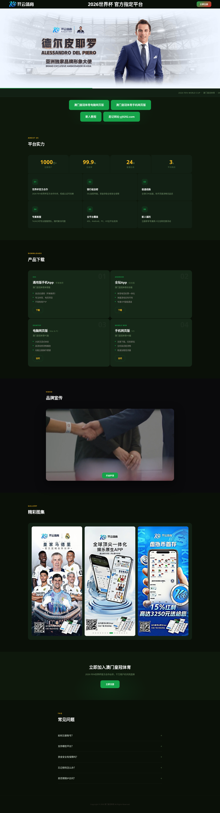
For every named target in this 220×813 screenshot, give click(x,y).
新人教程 (90, 116)
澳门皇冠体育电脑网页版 (89, 105)
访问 (38, 358)
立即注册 (204, 4)
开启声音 (110, 475)
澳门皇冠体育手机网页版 (131, 105)
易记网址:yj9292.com (122, 116)
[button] (93, 633)
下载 (38, 310)
